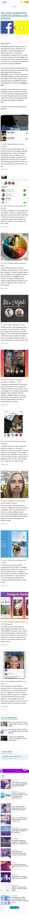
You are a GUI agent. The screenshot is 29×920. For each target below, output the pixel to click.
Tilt (14, 7)
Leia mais (6, 223)
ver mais (13, 907)
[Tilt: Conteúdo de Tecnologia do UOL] (4, 2)
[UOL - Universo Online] (6, 2)
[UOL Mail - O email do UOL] (21, 2)
